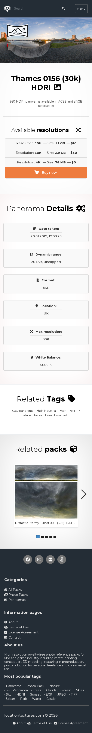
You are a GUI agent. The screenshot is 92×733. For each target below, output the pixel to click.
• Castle (50, 699)
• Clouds (50, 690)
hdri (63, 410)
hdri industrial (47, 410)
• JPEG (61, 694)
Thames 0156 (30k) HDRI (57, 67)
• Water (35, 699)
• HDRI (20, 694)
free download (56, 415)
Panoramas (26, 67)
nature (26, 415)
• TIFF (73, 694)
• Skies (79, 690)
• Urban (9, 699)
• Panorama (12, 686)
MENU (81, 8)
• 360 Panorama (16, 690)
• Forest (65, 690)
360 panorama (23, 410)
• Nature (54, 686)
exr (73, 410)
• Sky (7, 694)
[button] (38, 537)
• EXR (48, 694)
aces (38, 415)
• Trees (36, 690)
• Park (22, 699)
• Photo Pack (34, 686)
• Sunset (34, 694)
